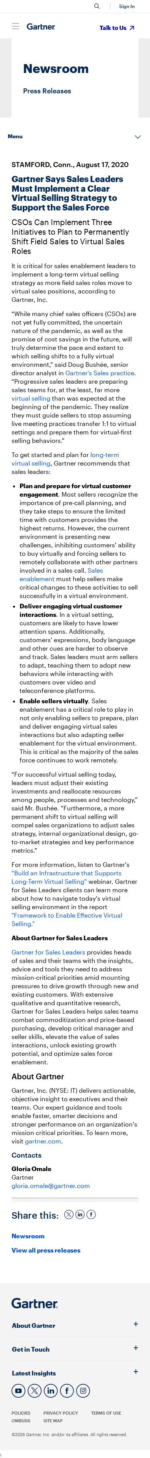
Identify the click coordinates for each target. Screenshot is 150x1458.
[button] (125, 6)
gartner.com (43, 1141)
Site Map (53, 1420)
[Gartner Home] (41, 26)
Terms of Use (106, 1412)
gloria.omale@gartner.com (51, 1185)
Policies (21, 1412)
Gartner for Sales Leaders (48, 952)
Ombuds (21, 1420)
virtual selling (32, 398)
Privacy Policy (60, 1412)
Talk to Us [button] (114, 27)
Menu (15, 136)
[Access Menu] (15, 26)
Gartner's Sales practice (99, 372)
